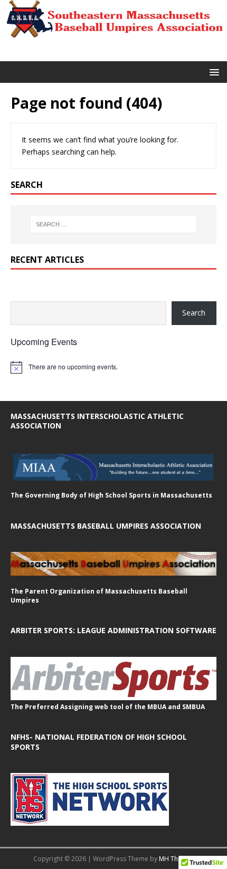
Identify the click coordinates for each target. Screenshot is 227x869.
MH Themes (176, 858)
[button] (212, 71)
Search (193, 313)
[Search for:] (113, 224)
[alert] (113, 367)
